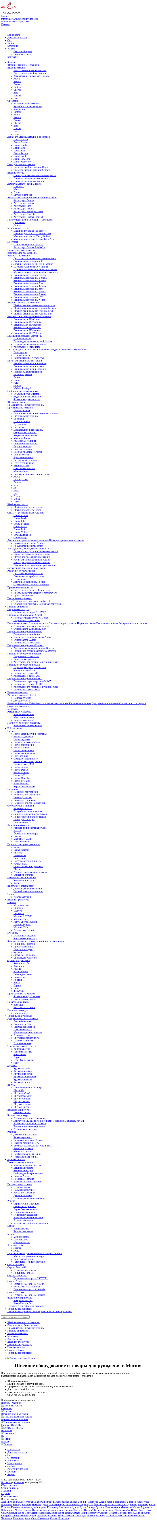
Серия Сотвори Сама (24, 1206)
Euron (16, 380)
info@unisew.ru (9, 19)
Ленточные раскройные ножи (29, 581)
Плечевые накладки (17, 1010)
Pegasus (17, 496)
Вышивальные (21, 465)
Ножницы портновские (25, 792)
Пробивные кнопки (23, 946)
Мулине (11, 1234)
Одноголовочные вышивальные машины (35, 269)
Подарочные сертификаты (21, 250)
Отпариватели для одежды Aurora (31, 626)
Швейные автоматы (17, 504)
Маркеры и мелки (22, 839)
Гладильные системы (107, 623)
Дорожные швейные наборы (28, 888)
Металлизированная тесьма (27, 1032)
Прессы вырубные (23, 595)
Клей (16, 883)
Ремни (16, 192)
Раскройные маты (22, 808)
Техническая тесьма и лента (21, 1046)
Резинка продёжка (23, 1148)
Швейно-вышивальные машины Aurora (34, 305)
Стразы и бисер (15, 1264)
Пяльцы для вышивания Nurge (29, 1198)
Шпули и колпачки (23, 194)
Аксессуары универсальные (28, 211)
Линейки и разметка (18, 825)
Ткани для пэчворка (23, 819)
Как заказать (13, 34)
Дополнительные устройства (28, 358)
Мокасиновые (20, 471)
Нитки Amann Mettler (24, 764)
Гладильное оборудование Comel (24, 615)
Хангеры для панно (23, 1259)
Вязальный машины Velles (21, 703)
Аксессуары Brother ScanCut (28, 217)
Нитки (10, 731)
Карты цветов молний (25, 921)
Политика (6, 1482)
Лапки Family (20, 156)
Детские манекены (23, 720)
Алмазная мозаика (23, 1220)
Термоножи (19, 579)
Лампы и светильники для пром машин (34, 565)
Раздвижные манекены (19, 711)
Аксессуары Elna (22, 206)
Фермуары (19, 991)
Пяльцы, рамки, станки (19, 1184)
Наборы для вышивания (20, 1162)
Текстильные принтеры (19, 598)
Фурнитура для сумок (18, 960)
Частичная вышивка (24, 1212)
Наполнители (20, 822)
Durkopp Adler (20, 479)
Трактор (17, 910)
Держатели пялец (22, 1195)
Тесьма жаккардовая (24, 1026)
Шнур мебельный (22, 1096)
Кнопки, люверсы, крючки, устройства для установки (35, 941)
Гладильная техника (17, 606)
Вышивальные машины (19, 255)
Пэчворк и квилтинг (24, 805)
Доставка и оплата (17, 37)
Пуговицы (12, 932)
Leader (16, 134)
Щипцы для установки (25, 957)
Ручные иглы (20, 863)
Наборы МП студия (23, 1178)
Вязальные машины (17, 692)
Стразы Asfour (14, 1281)
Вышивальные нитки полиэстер (30, 363)
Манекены (12, 709)
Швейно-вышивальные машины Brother (34, 311)
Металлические (21, 905)
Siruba (16, 499)
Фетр (10, 805)
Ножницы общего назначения (29, 803)
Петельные (19, 427)
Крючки (17, 952)
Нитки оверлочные (23, 750)
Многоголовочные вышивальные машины (35, 272)
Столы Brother (20, 518)
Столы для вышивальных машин (30, 178)
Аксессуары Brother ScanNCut (29, 247)
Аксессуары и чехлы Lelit (26, 675)
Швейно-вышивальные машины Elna (32, 313)
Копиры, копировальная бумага (29, 827)
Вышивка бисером (23, 1170)
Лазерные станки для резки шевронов (33, 264)
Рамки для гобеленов (24, 1192)
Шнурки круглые (22, 1107)
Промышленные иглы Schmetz (29, 543)
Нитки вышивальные (24, 753)
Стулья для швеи (22, 534)
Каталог (5, 24)
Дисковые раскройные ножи (28, 573)
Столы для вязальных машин (28, 181)
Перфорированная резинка (27, 1154)
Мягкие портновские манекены (23, 722)
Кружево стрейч (22, 1068)
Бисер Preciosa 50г (23, 1300)
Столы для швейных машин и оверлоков (34, 175)
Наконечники (20, 971)
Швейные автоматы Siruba (27, 510)
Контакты (12, 57)
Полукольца (19, 977)
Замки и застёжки (22, 963)
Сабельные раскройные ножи (28, 576)
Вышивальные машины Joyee (28, 288)
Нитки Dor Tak (21, 769)
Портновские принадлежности (23, 844)
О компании (13, 1458)
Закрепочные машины (25, 435)
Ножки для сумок (22, 974)
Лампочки (18, 186)
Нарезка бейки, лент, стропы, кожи (31, 474)
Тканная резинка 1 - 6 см (26, 1143)
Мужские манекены (23, 717)
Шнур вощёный (21, 1093)
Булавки (17, 847)
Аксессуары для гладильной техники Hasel (35, 662)
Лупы (16, 1250)
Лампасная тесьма (22, 1029)
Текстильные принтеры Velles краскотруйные (37, 604)
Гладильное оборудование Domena (25, 645)
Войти (4, 21)
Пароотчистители (86, 623)
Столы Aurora (20, 515)
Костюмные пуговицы (25, 938)
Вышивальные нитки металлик (29, 369)
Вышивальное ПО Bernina (27, 324)
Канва (10, 1225)
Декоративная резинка (25, 1134)
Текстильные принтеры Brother (23, 1311)
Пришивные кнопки (24, 944)
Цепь (16, 988)
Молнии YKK (20, 927)
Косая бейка (19, 1054)
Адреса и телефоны (27, 19)
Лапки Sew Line (21, 159)
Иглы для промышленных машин (66, 540)
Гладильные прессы (17, 623)
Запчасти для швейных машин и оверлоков (30, 219)
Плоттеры (12, 241)
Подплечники (20, 1013)
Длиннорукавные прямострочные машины (35, 413)
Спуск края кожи (22, 446)
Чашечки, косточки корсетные (29, 1126)
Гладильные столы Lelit (25, 673)
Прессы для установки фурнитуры (31, 590)
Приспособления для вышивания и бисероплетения (34, 1253)
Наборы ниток (21, 783)
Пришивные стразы (23, 1272)
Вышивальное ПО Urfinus (27, 322)
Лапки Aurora (20, 139)
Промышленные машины (20, 407)
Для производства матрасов (27, 452)
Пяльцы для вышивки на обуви (29, 344)
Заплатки (18, 852)
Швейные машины (17, 67)
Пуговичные (20, 424)
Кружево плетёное (23, 1071)
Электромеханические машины (29, 70)
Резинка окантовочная (25, 1129)
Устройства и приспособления (29, 1261)
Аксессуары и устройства (26, 347)
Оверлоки (12, 101)
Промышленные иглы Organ (28, 546)
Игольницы (19, 855)
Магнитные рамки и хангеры (28, 1256)
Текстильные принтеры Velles (56, 1311)
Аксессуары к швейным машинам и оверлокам (32, 197)
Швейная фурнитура (18, 899)
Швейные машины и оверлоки (23, 65)
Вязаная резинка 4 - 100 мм (27, 1140)
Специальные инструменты (28, 866)
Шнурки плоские (22, 1104)
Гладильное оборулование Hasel (24, 653)
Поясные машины (22, 449)
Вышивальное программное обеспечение (29, 316)
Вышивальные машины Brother (29, 280)
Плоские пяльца (21, 355)
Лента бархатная (22, 1021)
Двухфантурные (21, 700)
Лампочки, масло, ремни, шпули (24, 183)
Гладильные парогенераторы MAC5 (32, 681)
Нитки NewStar (21, 778)
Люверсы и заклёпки (24, 955)
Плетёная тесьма (22, 1043)
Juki (15, 98)
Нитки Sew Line (21, 780)
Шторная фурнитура (18, 1109)
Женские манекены (23, 714)
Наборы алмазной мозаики (27, 1181)
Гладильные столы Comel (26, 620)
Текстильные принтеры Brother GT (31, 601)
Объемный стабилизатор (26, 393)
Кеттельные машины (80, 703)
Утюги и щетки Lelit (24, 670)
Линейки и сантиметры (25, 833)
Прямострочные (21, 410)
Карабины (18, 966)
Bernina (17, 81)
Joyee (16, 490)
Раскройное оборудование (21, 570)
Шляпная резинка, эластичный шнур (32, 1145)
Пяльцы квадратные (24, 1190)
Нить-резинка (20, 756)
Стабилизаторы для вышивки (22, 391)
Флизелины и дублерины (26, 996)
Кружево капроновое (24, 1076)
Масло (16, 189)
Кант (16, 1062)
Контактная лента (22, 1051)
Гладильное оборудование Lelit (23, 664)
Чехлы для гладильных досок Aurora (32, 637)
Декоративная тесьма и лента (22, 1018)
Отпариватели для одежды (133, 623)
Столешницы (20, 537)
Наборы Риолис (21, 1176)
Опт (9, 40)
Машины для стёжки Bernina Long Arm (33, 239)
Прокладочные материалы (21, 993)
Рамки (16, 982)
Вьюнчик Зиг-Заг (22, 1024)
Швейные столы (16, 172)
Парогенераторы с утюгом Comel (30, 617)
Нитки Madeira (21, 772)
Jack (15, 485)
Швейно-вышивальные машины (24, 302)
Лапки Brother (20, 145)
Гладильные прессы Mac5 (26, 689)
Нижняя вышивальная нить (27, 371)
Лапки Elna (19, 147)
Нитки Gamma (21, 747)
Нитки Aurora (20, 767)
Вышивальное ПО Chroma (27, 319)
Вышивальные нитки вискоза (28, 366)
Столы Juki (19, 521)
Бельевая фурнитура (18, 1115)
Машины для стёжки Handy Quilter (31, 236)
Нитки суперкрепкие (24, 745)
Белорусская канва (23, 1231)
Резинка (11, 1131)
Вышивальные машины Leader (29, 291)
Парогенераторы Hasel (25, 659)
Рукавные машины (23, 457)
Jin (14, 487)
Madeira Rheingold (22, 388)
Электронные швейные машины (30, 73)
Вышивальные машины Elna (28, 283)
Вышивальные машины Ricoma (29, 294)
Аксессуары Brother (23, 203)
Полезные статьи (22, 54)
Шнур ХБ (18, 1090)
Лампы (17, 1248)
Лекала (17, 836)
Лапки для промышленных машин (31, 554)
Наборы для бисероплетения (28, 1173)
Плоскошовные (21, 421)
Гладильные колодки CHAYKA (30, 612)
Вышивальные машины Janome (29, 286)
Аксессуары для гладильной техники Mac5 (35, 686)
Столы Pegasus (21, 523)
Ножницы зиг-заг (22, 797)
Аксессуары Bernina (23, 200)
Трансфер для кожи (23, 1060)
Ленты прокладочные (24, 999)
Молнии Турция (22, 924)
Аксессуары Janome (23, 208)
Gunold (17, 385)
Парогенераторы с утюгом (63, 623)
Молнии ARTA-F (22, 916)
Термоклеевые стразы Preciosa (29, 1295)
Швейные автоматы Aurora (27, 507)
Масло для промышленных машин (31, 562)
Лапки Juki (19, 150)
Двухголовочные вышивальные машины (34, 258)
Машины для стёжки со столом (29, 230)
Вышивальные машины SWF (28, 297)
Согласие (19, 1482)
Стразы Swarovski (16, 1267)
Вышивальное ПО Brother (27, 327)
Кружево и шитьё (22, 1079)
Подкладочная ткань (18, 1002)
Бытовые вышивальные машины (30, 266)
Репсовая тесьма (22, 1035)
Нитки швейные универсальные (30, 733)
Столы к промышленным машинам (25, 512)
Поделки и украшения (25, 1214)
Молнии (11, 902)
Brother (17, 87)
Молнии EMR (20, 919)
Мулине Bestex (21, 1237)
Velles (16, 501)
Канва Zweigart (21, 1228)
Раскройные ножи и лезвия (27, 811)
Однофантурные (22, 698)
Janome (17, 95)
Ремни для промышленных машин (31, 559)
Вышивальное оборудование (22, 253)
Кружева (12, 1065)
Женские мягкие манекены (27, 725)
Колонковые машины (24, 440)
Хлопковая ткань (22, 897)
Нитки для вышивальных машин (24, 360)
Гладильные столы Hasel (26, 656)
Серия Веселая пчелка (25, 1209)
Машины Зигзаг (21, 438)
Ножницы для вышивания (27, 794)
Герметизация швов (23, 463)
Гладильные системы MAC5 (28, 684)
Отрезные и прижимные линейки (31, 584)
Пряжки (17, 979)
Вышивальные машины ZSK (28, 261)
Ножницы (12, 789)
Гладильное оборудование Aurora (24, 631)
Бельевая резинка (22, 1137)
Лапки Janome (20, 153)
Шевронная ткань (16, 402)
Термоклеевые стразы (24, 1270)
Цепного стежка (22, 454)
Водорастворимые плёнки (27, 396)
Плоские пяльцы (22, 338)
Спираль (18, 908)
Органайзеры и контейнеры (28, 891)
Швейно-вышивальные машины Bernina (34, 308)
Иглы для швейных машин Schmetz (31, 170)
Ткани (10, 894)
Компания (12, 46)
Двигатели (19, 222)
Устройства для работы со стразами (25, 1306)
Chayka (17, 89)
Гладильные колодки (18, 609)
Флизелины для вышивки (26, 399)
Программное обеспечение (106, 703)
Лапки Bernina (21, 142)
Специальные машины (25, 460)
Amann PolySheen (22, 374)
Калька (17, 830)
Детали (17, 225)
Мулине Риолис (21, 1242)
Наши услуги (14, 1460)
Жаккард (18, 1004)
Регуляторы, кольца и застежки (29, 1123)
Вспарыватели (21, 850)
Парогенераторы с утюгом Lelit (29, 667)
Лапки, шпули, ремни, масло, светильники (29, 548)
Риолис (11, 1201)
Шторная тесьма (22, 1112)
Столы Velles (20, 532)
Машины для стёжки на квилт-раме (32, 233)
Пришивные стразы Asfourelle (29, 1289)
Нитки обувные (21, 739)
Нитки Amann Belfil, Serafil (27, 761)
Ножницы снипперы (24, 800)
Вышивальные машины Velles (29, 300)
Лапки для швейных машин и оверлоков (28, 136)
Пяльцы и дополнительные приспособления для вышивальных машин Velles (47, 349)
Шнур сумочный (22, 1098)
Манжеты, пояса (22, 1151)
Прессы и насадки (23, 949)
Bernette (17, 84)
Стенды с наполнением (25, 758)
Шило (16, 869)
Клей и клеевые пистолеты (21, 877)
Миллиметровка (22, 841)
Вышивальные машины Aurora (29, 275)
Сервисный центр (22, 51)
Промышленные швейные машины (25, 405)
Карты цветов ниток (24, 786)
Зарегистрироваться (19, 21)
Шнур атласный (21, 1101)
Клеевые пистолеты (23, 880)
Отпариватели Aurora (24, 639)
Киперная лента (21, 1049)
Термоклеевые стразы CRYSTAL (30, 1278)
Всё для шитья (14, 728)
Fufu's (16, 382)
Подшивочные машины (25, 443)
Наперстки (19, 858)
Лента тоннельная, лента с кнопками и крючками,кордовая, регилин (49, 1120)
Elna (15, 92)
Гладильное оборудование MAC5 (24, 678)
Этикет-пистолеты (23, 874)
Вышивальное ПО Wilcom (27, 333)
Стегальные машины (24, 468)
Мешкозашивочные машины (28, 429)
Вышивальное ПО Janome (27, 330)
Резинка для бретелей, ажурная (29, 1118)
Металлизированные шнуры (28, 1087)
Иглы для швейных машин (21, 164)
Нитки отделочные (23, 736)
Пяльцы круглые (22, 1187)
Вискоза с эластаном (24, 1007)
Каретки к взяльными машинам (52, 703)
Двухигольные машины (25, 416)
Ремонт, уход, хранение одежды (30, 872)
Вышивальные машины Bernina (30, 277)
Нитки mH (19, 775)
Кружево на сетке (22, 1073)
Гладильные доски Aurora (26, 634)
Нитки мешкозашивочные (27, 742)
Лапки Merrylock (22, 161)
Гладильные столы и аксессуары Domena (34, 651)
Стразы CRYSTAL (17, 1275)
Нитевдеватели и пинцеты (27, 861)
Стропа (17, 985)
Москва (5, 16)
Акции (11, 43)
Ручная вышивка (16, 1159)
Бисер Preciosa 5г (22, 1303)
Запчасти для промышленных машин (26, 568)
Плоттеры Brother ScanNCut (28, 244)
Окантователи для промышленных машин (35, 551)
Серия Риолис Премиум (26, 1203)
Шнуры (11, 1085)
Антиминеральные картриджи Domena (33, 648)
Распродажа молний (24, 930)
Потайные (18, 913)
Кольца (17, 968)
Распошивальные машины (27, 103)
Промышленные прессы (20, 587)
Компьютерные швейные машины (31, 76)
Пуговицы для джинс (24, 935)
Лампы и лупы (15, 1245)
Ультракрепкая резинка (25, 1156)
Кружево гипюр (21, 1082)
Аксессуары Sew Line (24, 214)
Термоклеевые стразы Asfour (28, 1284)
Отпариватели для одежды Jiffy (29, 628)
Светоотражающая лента (26, 1038)
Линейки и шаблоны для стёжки (30, 814)
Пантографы (20, 352)
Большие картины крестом (27, 1165)
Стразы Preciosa (15, 1292)
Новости (11, 1471)
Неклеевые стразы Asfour (26, 1286)
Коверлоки (19, 109)
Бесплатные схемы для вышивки (30, 1223)
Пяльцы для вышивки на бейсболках (32, 341)
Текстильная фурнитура (19, 1015)
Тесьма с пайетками (23, 1040)
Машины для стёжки (18, 228)
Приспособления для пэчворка (29, 816)
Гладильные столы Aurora (26, 642)
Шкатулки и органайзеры (20, 885)
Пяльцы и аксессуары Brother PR (24, 335)
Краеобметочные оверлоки (27, 106)
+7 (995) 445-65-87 (10, 13)
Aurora (16, 78)
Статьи (11, 1466)
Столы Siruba (20, 526)
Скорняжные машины (24, 432)
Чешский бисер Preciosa (19, 1297)
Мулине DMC (20, 1239)
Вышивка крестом (23, 1167)
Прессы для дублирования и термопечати (35, 593)
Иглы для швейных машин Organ (30, 167)
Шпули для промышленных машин (31, 557)
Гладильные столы (38, 623)
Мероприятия (14, 1463)
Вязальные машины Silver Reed (23, 695)
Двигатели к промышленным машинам (28, 540)
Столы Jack (19, 529)
